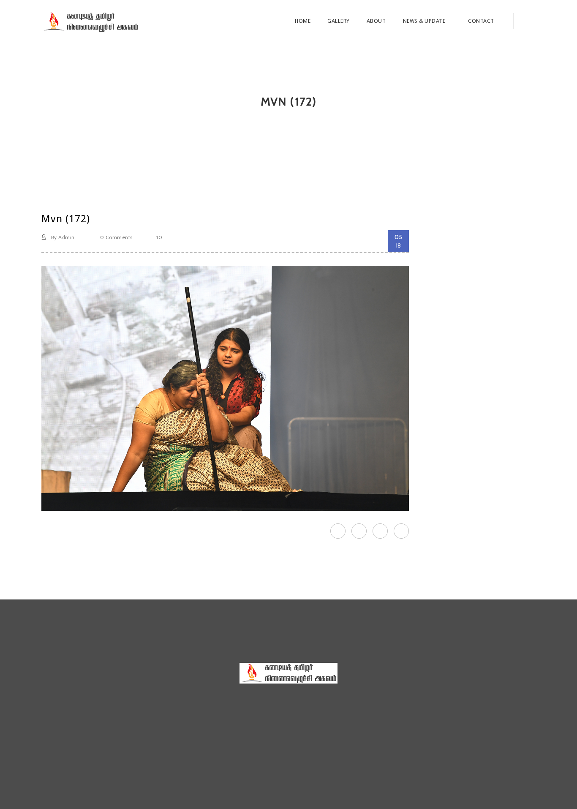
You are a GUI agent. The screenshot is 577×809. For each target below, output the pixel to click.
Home (302, 21)
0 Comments (115, 237)
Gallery (338, 21)
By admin (61, 237)
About (376, 21)
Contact (481, 21)
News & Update (425, 21)
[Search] (524, 21)
